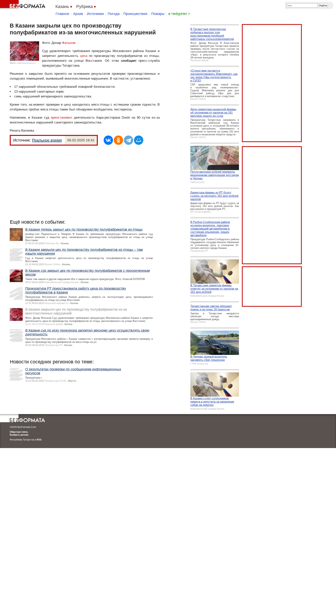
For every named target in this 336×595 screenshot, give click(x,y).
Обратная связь (19, 432)
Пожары (157, 14)
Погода (114, 14)
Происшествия (135, 14)
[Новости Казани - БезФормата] (23, 5)
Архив (78, 14)
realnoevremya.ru (26, 63)
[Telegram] (128, 140)
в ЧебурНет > (179, 14)
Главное (62, 14)
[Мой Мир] (138, 140)
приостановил (62, 117)
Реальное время (47, 140)
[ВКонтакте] (108, 140)
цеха (83, 56)
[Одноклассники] (118, 140)
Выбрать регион (19, 434)
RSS (39, 439)
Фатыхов (68, 43)
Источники (95, 14)
